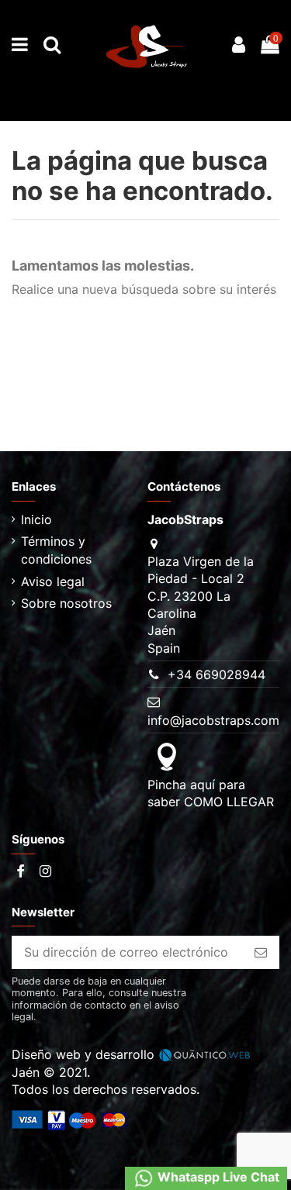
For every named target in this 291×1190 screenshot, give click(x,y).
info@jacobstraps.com (213, 720)
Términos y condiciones (56, 549)
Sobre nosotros (66, 603)
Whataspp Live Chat (216, 1177)
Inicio (36, 519)
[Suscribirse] (260, 952)
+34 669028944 (216, 674)
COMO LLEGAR (229, 801)
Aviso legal (53, 581)
